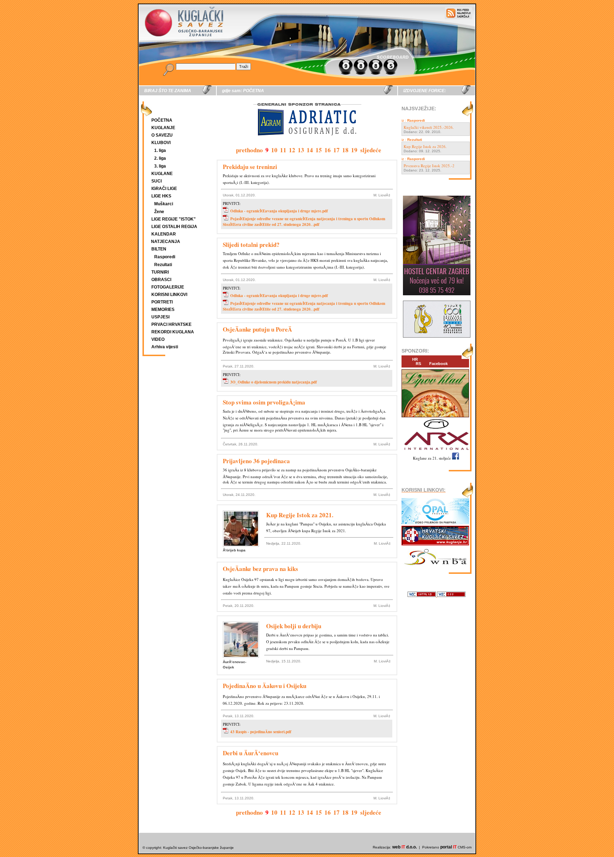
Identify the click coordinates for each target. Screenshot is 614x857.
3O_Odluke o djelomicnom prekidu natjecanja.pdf (273, 382)
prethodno (249, 150)
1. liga (160, 150)
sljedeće (370, 150)
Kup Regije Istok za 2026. (425, 146)
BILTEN (158, 249)
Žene (159, 211)
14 (310, 150)
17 (336, 150)
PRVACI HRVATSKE (171, 324)
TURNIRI (160, 272)
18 (345, 150)
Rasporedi (164, 256)
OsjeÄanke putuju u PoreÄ (257, 329)
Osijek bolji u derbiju (293, 625)
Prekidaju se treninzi (250, 166)
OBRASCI (161, 279)
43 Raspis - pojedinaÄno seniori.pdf (260, 732)
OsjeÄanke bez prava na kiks (260, 568)
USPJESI (160, 316)
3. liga (160, 166)
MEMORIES (162, 309)
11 (283, 150)
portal (448, 847)
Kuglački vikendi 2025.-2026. (429, 127)
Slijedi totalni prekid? (251, 244)
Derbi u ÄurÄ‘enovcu (250, 752)
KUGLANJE (163, 127)
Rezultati (163, 264)
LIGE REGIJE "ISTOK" (173, 219)
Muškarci (163, 203)
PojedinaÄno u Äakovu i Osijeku (264, 685)
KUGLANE (162, 173)
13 (301, 150)
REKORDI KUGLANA (172, 331)
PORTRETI (162, 302)
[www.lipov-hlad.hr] (435, 417)
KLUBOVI (161, 142)
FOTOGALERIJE (167, 287)
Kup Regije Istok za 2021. (299, 515)
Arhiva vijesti (164, 346)
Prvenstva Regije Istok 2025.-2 (429, 165)
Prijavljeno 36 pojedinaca (256, 460)
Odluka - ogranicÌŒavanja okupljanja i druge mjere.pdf (279, 211)
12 (292, 150)
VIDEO (158, 339)
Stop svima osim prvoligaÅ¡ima (264, 402)
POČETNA (161, 120)
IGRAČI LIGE (164, 188)
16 (327, 150)
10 (274, 150)
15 (319, 150)
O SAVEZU (162, 135)
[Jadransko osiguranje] (307, 142)
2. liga (160, 158)
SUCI (156, 181)
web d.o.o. (404, 847)
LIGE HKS (161, 196)
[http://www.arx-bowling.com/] (435, 451)
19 (354, 150)
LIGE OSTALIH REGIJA (174, 226)
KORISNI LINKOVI (169, 294)
